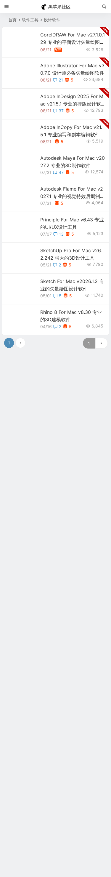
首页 (12, 19)
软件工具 (30, 19)
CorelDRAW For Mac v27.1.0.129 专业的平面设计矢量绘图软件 (72, 42)
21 (61, 79)
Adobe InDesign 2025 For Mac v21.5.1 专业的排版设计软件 (71, 103)
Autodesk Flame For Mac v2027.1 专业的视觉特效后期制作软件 (72, 196)
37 (61, 110)
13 (61, 234)
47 (61, 172)
